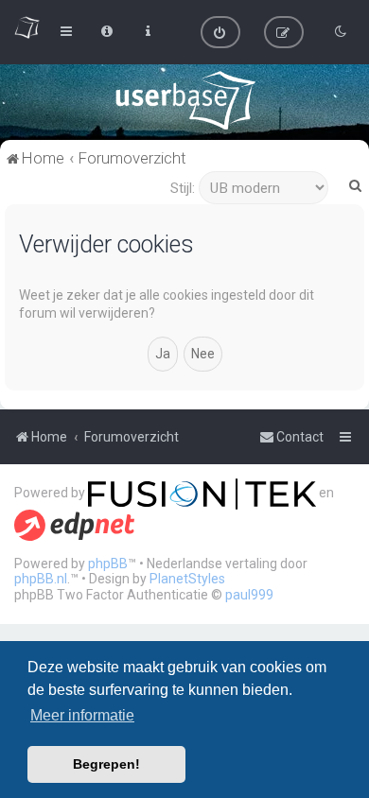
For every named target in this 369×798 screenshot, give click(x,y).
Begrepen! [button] (106, 764)
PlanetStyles (187, 578)
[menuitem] (220, 32)
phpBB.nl (40, 578)
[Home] (185, 100)
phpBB (108, 563)
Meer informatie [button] (82, 715)
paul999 (249, 594)
